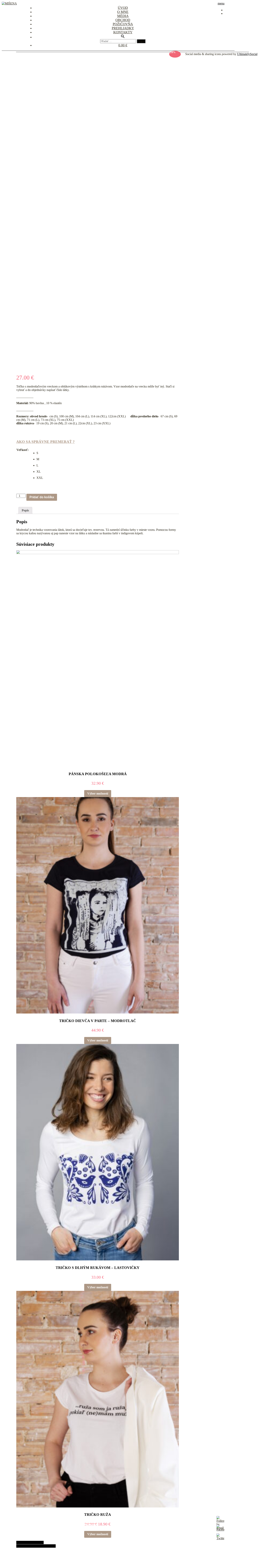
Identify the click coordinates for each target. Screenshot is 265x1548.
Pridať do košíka (41, 497)
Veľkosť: (22, 449)
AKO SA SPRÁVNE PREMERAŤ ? (45, 442)
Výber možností (97, 793)
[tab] (25, 510)
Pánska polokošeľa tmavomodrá (36, 1546)
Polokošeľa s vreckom (30, 1542)
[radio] (39, 453)
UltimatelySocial (247, 54)
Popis (25, 510)
